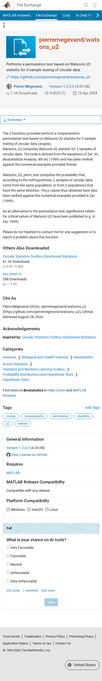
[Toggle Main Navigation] (95, 5)
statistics (83, 416)
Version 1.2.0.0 (61, 86)
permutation (60, 416)
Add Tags (92, 408)
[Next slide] (93, 15)
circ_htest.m (12, 274)
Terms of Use (41, 643)
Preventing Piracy (81, 636)
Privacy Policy (55, 636)
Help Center (56, 390)
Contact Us (63, 643)
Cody (66, 15)
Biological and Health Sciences (45, 357)
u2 (7, 423)
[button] (8, 93)
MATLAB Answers (16, 15)
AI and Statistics (15, 364)
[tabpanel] (51, 374)
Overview (14, 120)
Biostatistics (83, 357)
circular (11, 416)
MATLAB (13, 473)
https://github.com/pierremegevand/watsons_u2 (50, 77)
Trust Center (11, 636)
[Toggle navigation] (4, 25)
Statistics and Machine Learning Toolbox (34, 369)
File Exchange (29, 5)
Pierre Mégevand (28, 86)
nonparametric (34, 416)
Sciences (10, 357)
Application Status (15, 643)
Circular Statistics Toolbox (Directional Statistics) (40, 256)
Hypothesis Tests (16, 380)
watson (23, 423)
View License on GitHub (29, 455)
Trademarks (32, 636)
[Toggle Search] (86, 5)
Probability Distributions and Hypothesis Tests (38, 374)
